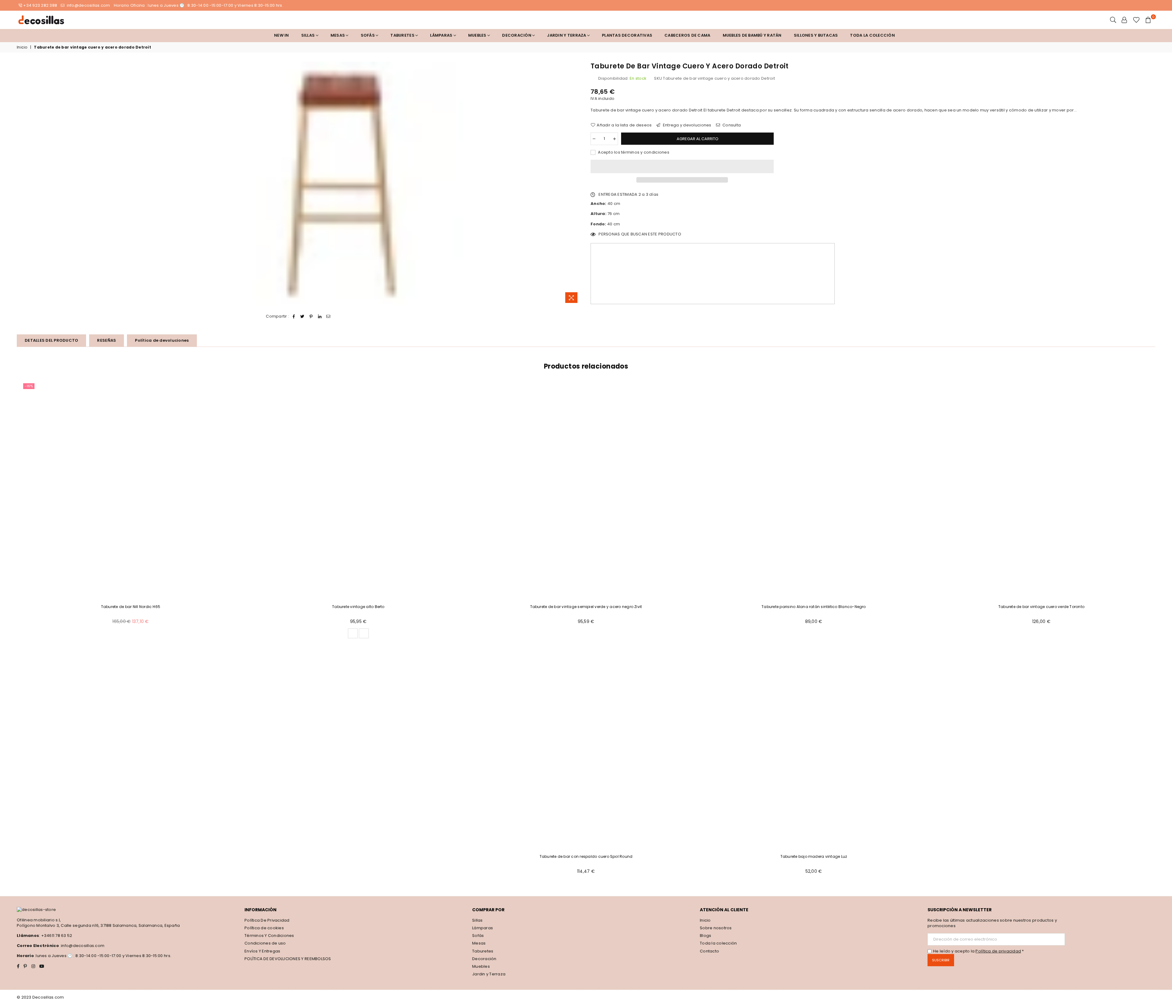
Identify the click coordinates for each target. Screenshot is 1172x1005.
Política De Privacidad (267, 920)
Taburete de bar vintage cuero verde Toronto (1041, 606)
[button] (682, 166)
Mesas (338, 35)
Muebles (477, 35)
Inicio (22, 47)
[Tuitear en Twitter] (302, 316)
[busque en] (1113, 19)
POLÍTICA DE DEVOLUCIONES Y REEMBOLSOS (287, 959)
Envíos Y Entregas (262, 951)
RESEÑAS (106, 340)
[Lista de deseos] (1136, 19)
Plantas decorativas (627, 35)
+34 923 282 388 (40, 5)
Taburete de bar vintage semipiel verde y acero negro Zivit (586, 606)
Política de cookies (264, 928)
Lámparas (441, 35)
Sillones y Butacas (816, 35)
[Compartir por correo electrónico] (328, 316)
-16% (29, 386)
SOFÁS (368, 35)
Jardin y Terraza (567, 35)
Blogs (705, 935)
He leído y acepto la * (978, 951)
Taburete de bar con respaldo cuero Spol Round (586, 856)
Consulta (731, 125)
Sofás (478, 935)
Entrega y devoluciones (686, 125)
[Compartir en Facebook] (294, 316)
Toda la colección (872, 35)
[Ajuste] (1124, 19)
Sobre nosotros (716, 928)
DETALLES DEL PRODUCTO (51, 340)
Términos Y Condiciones (269, 935)
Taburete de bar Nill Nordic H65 (130, 606)
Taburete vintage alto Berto (358, 606)
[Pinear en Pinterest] (311, 316)
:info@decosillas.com (81, 946)
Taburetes (402, 35)
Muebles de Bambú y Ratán (752, 35)
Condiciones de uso (265, 943)
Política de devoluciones (162, 340)
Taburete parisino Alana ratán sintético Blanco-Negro (813, 606)
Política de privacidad (998, 951)
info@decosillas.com (88, 5)
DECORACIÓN (517, 35)
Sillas (308, 35)
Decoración (484, 959)
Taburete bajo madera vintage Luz (813, 856)
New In (281, 35)
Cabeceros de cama (687, 35)
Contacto (709, 951)
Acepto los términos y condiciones (633, 152)
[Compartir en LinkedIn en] (319, 316)
